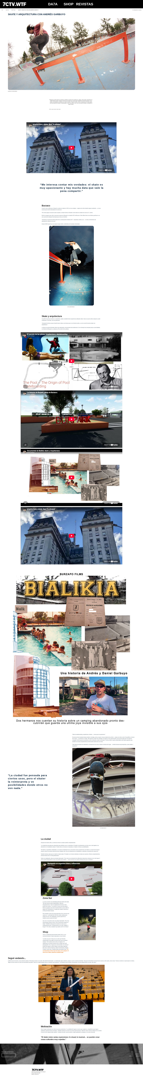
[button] (135, 4)
